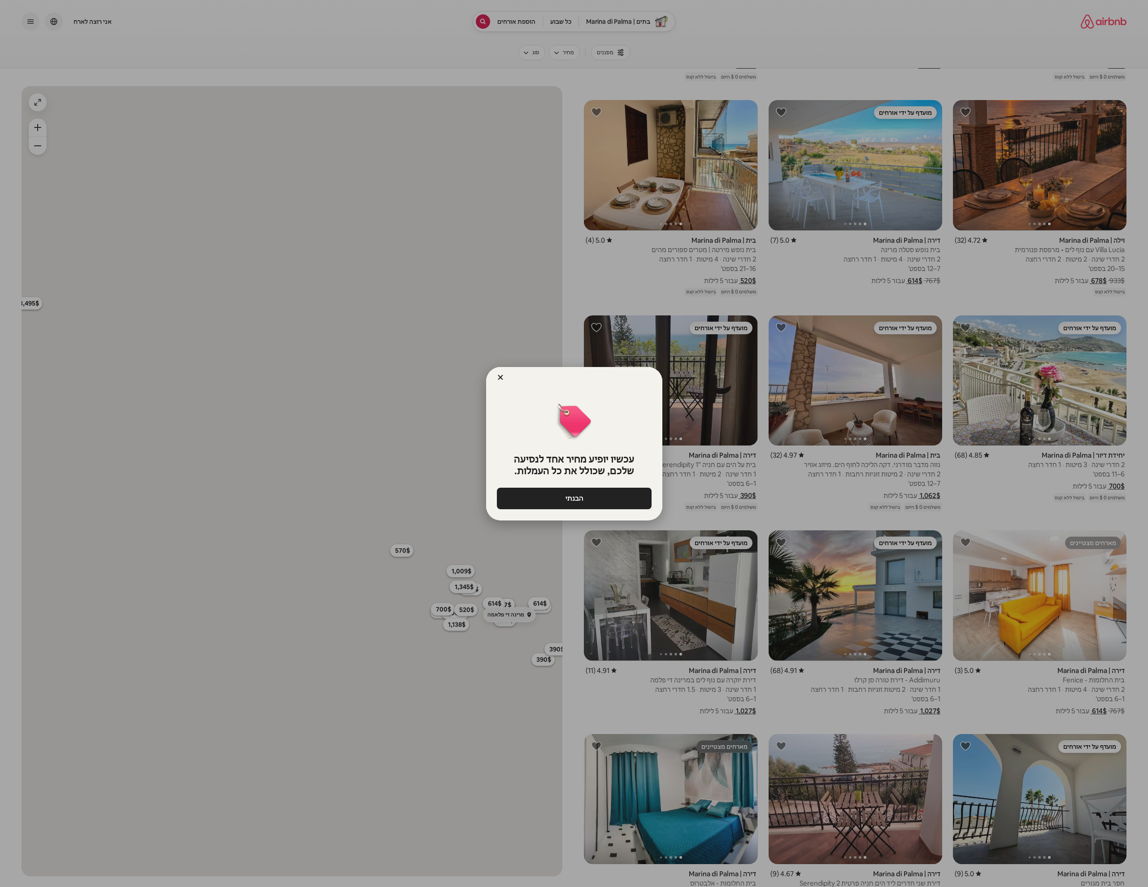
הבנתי (574, 498)
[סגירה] (500, 377)
